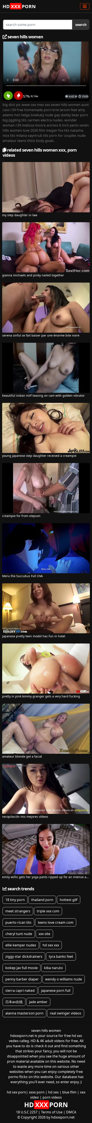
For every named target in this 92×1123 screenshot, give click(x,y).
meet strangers (17, 911)
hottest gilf (68, 899)
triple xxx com (48, 911)
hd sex (53, 1092)
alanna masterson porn (24, 1013)
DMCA (71, 1112)
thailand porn (42, 899)
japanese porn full (55, 990)
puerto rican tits (18, 922)
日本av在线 (14, 1001)
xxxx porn (37, 1092)
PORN (19, 6)
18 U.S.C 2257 (26, 1112)
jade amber (38, 1001)
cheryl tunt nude (18, 933)
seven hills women (46, 1030)
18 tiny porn (15, 899)
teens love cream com (55, 922)
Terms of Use (51, 1112)
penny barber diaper (22, 979)
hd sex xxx (51, 945)
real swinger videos (65, 1013)
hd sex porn (16, 1092)
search (81, 24)
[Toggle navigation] (84, 6)
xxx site (44, 933)
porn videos (52, 1097)
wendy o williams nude (63, 979)
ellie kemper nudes (20, 945)
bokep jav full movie (21, 967)
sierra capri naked (20, 990)
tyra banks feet (61, 956)
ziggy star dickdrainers (23, 956)
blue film (69, 1092)
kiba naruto (53, 967)
